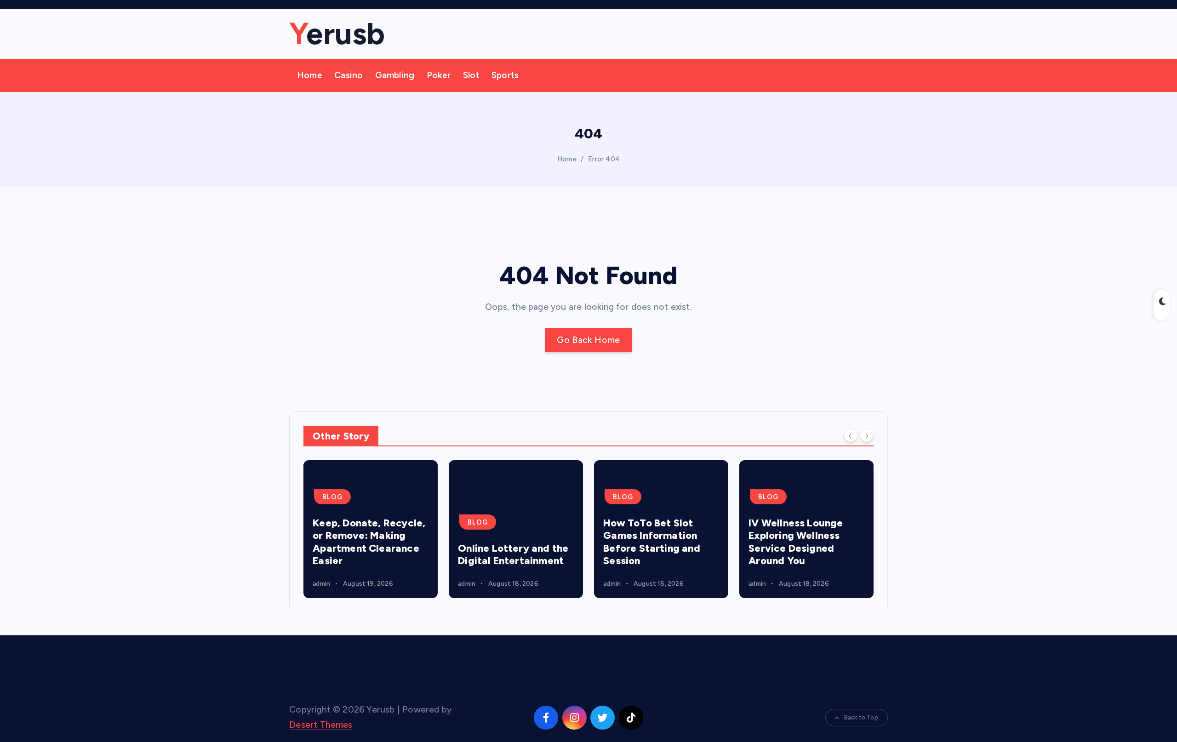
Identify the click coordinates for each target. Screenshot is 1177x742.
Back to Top (861, 717)
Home (309, 75)
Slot (471, 75)
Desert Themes (321, 724)
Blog (332, 497)
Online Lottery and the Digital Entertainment (513, 554)
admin (321, 584)
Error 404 (604, 159)
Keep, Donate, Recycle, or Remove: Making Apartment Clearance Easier (369, 542)
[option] (370, 529)
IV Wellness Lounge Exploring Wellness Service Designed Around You (795, 542)
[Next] (867, 435)
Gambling (395, 75)
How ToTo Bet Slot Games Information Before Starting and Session (651, 542)
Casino (348, 75)
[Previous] (850, 435)
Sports (505, 75)
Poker (439, 75)
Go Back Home (588, 340)
